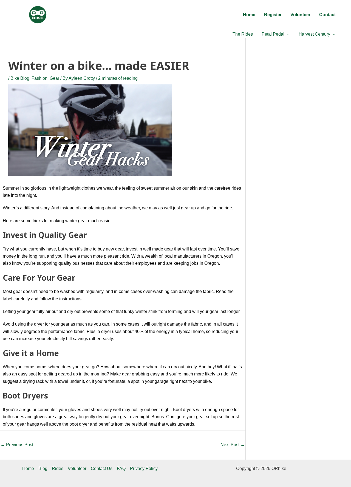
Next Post (232, 444)
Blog (42, 468)
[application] (287, 34)
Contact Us (101, 468)
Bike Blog (19, 78)
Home (28, 468)
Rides (57, 468)
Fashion (39, 78)
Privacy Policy (144, 468)
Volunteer (77, 468)
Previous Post (17, 444)
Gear (54, 78)
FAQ (121, 468)
